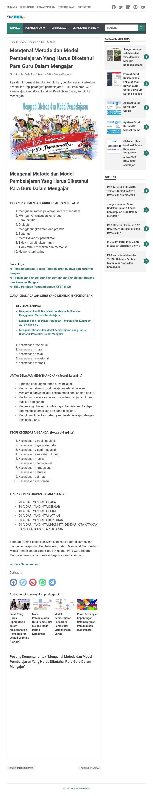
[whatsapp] (42, 582)
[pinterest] (33, 582)
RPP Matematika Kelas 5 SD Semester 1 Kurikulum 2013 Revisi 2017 (123, 229)
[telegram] (52, 582)
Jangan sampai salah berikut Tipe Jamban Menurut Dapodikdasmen (133, 57)
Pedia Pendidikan (81, 788)
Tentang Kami (66, 7)
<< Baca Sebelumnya (24, 564)
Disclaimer (27, 7)
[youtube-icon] (143, 7)
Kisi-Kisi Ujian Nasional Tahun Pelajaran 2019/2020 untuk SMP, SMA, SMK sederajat (132, 153)
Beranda (12, 7)
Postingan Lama (90, 768)
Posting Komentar (63, 74)
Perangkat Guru (35, 28)
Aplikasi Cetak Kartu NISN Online (131, 106)
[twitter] (23, 582)
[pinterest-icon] (135, 7)
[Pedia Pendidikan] (16, 17)
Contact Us (84, 7)
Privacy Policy (46, 7)
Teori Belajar (58, 28)
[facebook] (13, 582)
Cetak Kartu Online (84, 28)
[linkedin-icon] (128, 7)
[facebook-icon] (114, 7)
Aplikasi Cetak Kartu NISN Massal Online (131, 126)
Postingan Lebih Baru (21, 768)
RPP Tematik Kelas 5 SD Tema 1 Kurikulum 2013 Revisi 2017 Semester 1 (121, 191)
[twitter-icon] (121, 7)
